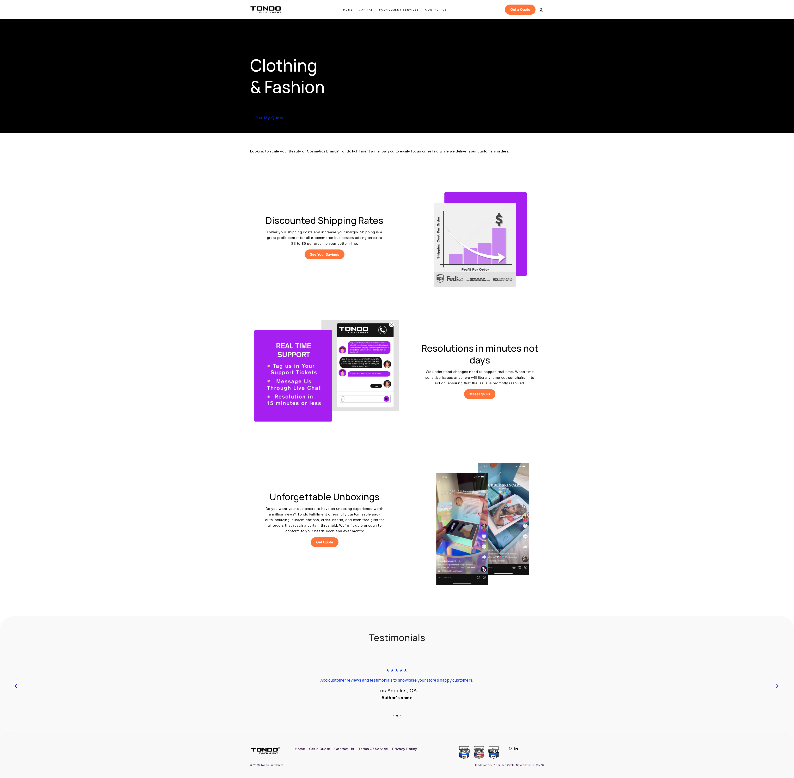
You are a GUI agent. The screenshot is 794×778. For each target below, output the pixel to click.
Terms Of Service (373, 749)
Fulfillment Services (399, 9)
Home (348, 9)
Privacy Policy (404, 749)
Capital (366, 9)
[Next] (777, 685)
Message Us (479, 394)
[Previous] (16, 685)
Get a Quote (520, 9)
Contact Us (436, 9)
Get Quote (324, 542)
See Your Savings (324, 254)
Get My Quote (269, 118)
